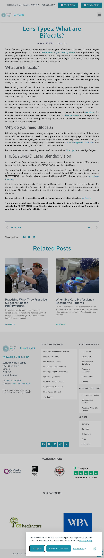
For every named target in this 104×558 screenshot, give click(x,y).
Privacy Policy (85, 540)
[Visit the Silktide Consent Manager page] (95, 548)
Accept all (37, 548)
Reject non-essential (58, 548)
